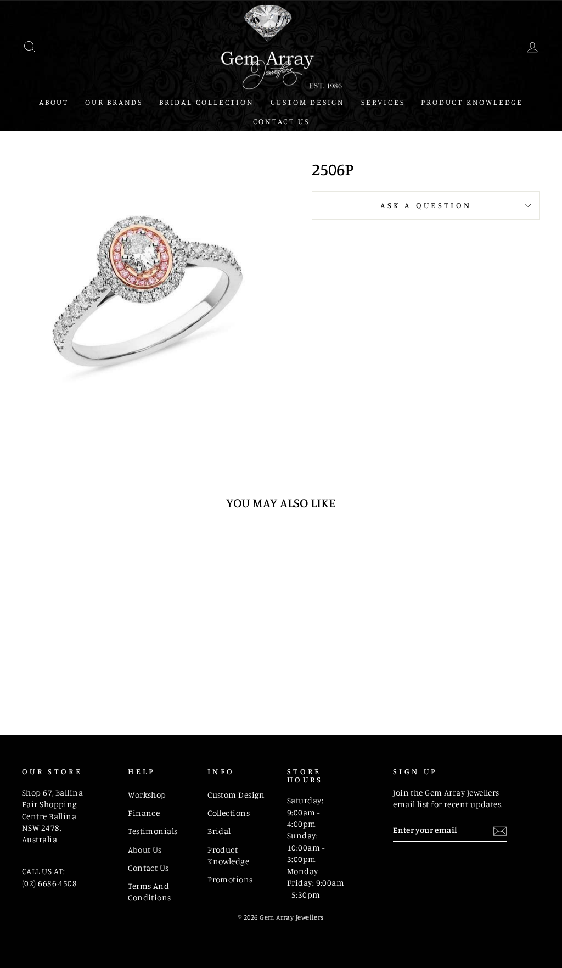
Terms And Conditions (149, 892)
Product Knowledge (472, 102)
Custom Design (308, 102)
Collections (228, 813)
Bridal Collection (206, 102)
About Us (145, 849)
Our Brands (114, 102)
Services (382, 102)
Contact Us (281, 121)
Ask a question (425, 205)
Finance (144, 813)
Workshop (147, 795)
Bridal (219, 831)
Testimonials (152, 831)
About (54, 102)
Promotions (230, 879)
